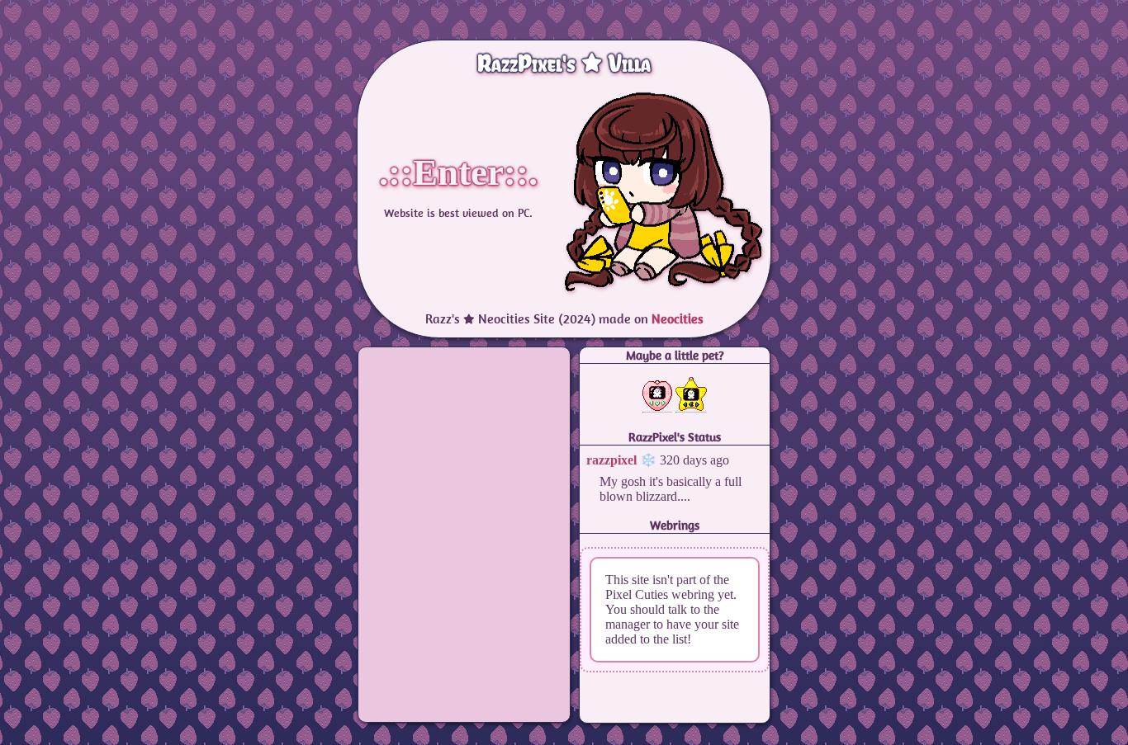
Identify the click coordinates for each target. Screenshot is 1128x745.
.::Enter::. (458, 172)
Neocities (678, 318)
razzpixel (611, 460)
